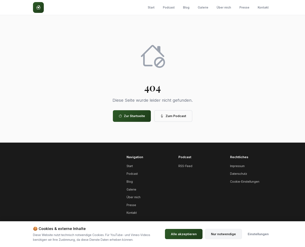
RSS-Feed (185, 166)
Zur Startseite (134, 116)
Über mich (224, 7)
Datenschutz (238, 173)
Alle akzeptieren (184, 234)
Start (151, 7)
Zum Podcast (176, 116)
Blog (186, 7)
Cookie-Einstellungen (244, 181)
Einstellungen (258, 234)
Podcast (169, 7)
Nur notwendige (223, 234)
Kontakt (263, 7)
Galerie (203, 7)
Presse (244, 7)
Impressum (237, 166)
